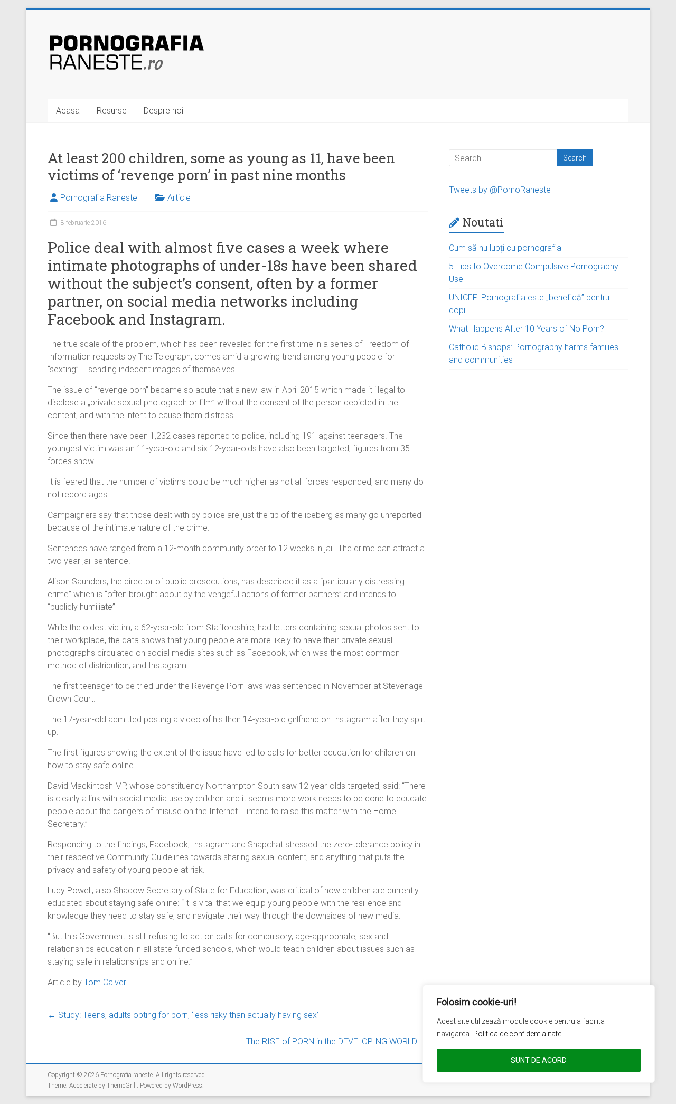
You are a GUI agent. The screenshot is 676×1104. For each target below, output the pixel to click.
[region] (538, 1034)
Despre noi (163, 111)
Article (179, 198)
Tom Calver (105, 982)
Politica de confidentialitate (517, 1034)
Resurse (112, 111)
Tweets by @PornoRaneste (500, 190)
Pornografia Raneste (98, 198)
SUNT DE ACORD (539, 1060)
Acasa (68, 111)
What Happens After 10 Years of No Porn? (526, 329)
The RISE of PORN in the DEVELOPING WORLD (337, 1041)
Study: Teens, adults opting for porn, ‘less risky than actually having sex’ (183, 1015)
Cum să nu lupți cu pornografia (505, 248)
